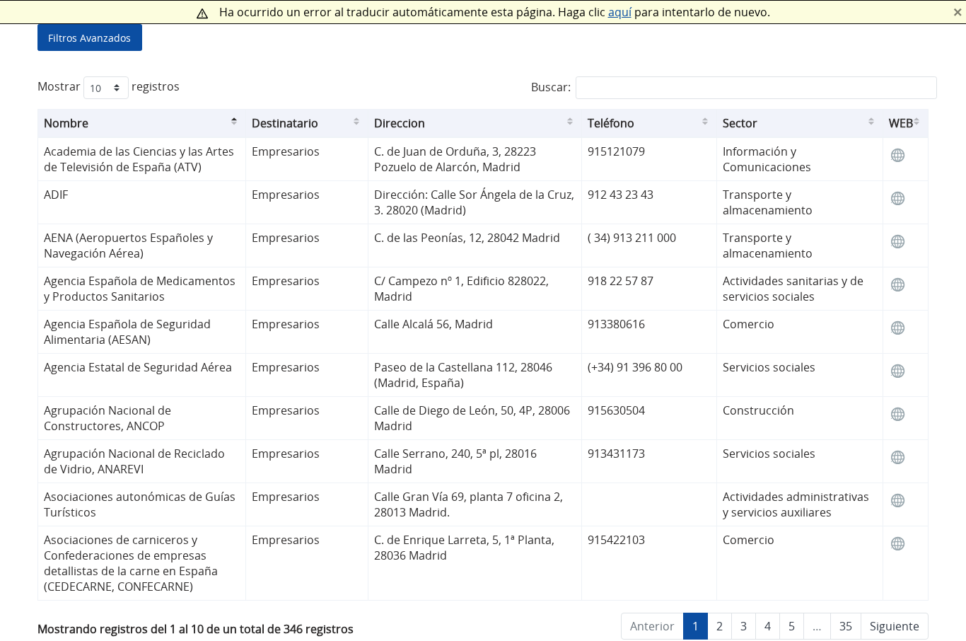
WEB (901, 123)
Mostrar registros (108, 87)
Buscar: (551, 88)
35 (845, 626)
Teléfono (611, 123)
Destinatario (285, 123)
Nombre (66, 123)
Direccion (399, 123)
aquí (620, 12)
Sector (740, 123)
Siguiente (894, 626)
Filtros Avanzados (89, 38)
